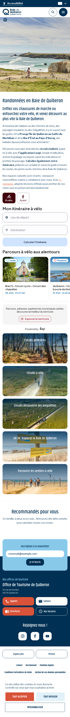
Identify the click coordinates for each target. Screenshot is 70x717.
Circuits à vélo (35, 373)
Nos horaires (50, 611)
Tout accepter (19, 697)
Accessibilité (13, 3)
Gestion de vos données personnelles (50, 672)
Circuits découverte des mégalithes (35, 405)
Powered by (32, 328)
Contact (47, 601)
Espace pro (18, 654)
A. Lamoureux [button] (5, 20)
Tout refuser (50, 697)
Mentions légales (47, 665)
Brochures (15, 611)
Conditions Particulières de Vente (18, 672)
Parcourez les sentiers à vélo (35, 471)
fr (59, 3)
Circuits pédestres (35, 340)
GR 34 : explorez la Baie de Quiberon (35, 438)
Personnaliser (35, 707)
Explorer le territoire (37, 318)
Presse (51, 654)
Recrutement (31, 665)
